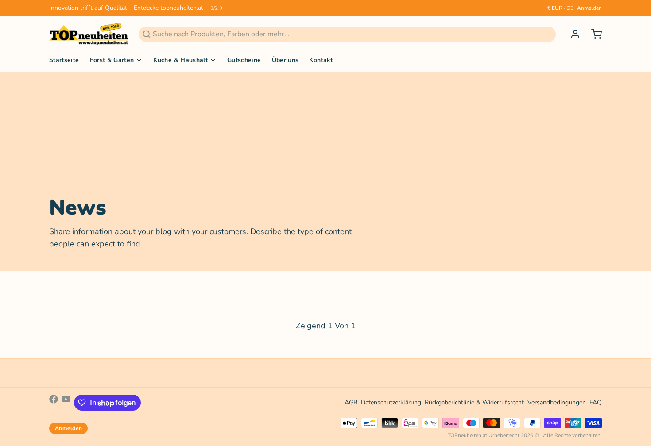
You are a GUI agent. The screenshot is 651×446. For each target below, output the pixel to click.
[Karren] (593, 34)
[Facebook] (53, 403)
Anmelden (589, 8)
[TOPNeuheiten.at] (88, 34)
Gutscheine (244, 60)
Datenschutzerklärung (391, 402)
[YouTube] (66, 403)
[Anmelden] (572, 34)
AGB (351, 402)
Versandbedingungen (556, 402)
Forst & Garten (112, 60)
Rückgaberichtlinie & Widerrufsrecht (474, 402)
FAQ (595, 402)
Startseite (64, 60)
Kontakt (321, 60)
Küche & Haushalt (180, 60)
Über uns (285, 60)
